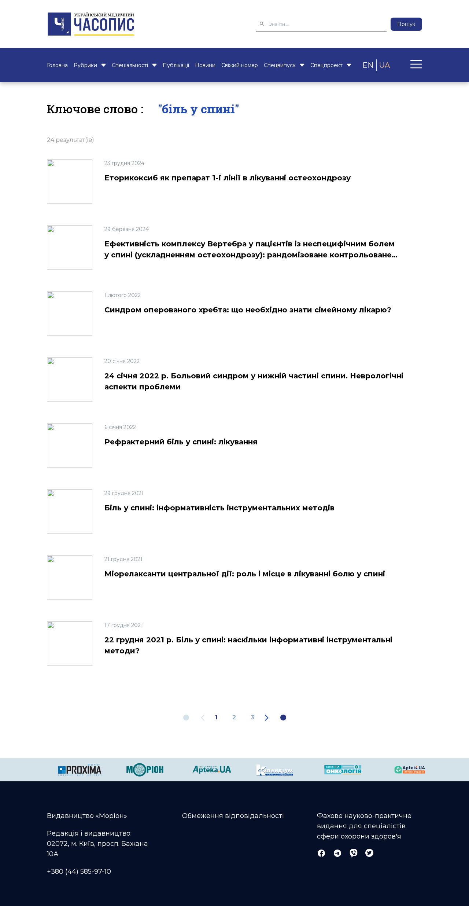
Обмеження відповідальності (233, 816)
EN (367, 65)
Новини (205, 65)
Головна (57, 65)
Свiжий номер (239, 65)
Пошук (406, 24)
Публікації (176, 65)
